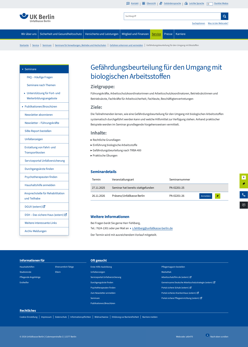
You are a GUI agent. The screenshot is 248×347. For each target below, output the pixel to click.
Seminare (47, 45)
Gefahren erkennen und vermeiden (126, 45)
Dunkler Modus (221, 3)
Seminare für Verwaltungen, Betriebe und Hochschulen (80, 45)
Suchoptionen (198, 23)
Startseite (24, 45)
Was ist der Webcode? (218, 23)
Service (35, 45)
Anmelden (206, 196)
